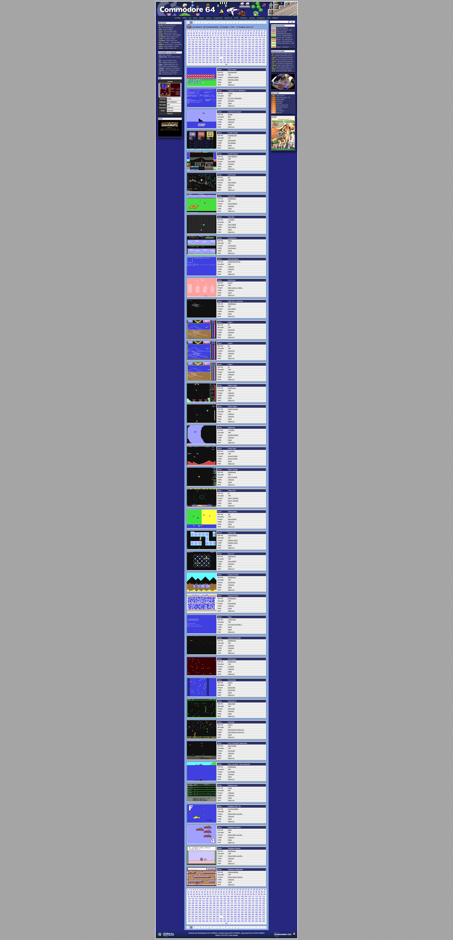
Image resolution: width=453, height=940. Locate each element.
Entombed (279, 103)
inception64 (218, 18)
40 (208, 33)
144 (214, 42)
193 (232, 46)
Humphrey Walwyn (233, 435)
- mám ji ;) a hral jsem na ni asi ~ (282, 59)
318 (207, 60)
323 (224, 60)
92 (192, 37)
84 (248, 35)
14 (216, 31)
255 (217, 53)
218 (242, 49)
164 (207, 44)
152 (242, 42)
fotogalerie (261, 18)
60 (262, 33)
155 (253, 42)
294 (200, 58)
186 (207, 46)
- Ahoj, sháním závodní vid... (169, 58)
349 (239, 62)
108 (242, 37)
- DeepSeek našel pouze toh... (168, 62)
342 (214, 62)
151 (239, 42)
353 (253, 62)
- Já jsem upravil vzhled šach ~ (283, 57)
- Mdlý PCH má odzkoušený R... (169, 66)
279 (224, 55)
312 (263, 58)
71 (213, 35)
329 (246, 60)
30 (260, 31)
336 (193, 62)
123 (217, 40)
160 (193, 44)
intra (268, 18)
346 (228, 62)
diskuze (275, 18)
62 (189, 35)
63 (191, 35)
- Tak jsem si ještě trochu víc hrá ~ (282, 56)
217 (239, 49)
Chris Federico (232, 309)
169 (224, 44)
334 (263, 60)
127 (232, 40)
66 (200, 35)
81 (240, 35)
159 (189, 44)
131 (246, 40)
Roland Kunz (231, 119)
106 (235, 37)
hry (190, 18)
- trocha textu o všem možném (170, 35)
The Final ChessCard (282, 28)
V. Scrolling (231, 220)
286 (249, 55)
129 (239, 40)
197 (246, 46)
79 (235, 35)
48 (229, 33)
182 (193, 46)
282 (235, 55)
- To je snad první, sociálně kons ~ (283, 63)
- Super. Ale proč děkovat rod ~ (283, 65)
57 (254, 33)
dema (195, 18)
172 (235, 44)
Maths (230, 830)
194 (235, 46)
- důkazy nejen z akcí (168, 40)
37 (200, 33)
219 (246, 49)
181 (189, 46)
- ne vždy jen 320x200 (167, 39)
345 (224, 62)
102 (221, 37)
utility (184, 18)
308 (249, 58)
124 (221, 40)
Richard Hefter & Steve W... (235, 877)
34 (191, 33)
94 (197, 37)
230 (207, 51)
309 (253, 58)
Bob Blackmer (232, 140)
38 (202, 33)
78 (232, 35)
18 (227, 31)
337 (196, 62)
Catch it (230, 725)
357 (226, 64)
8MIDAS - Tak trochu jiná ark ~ (285, 39)
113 (260, 37)
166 (214, 44)
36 (197, 33)
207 (203, 49)
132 (249, 40)
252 (207, 53)
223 (260, 49)
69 (208, 35)
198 (249, 46)
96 (203, 37)
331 (253, 60)
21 (235, 31)
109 (246, 37)
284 (242, 55)
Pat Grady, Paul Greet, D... (235, 624)
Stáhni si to (231, 85)
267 (260, 53)
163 (203, 44)
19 (230, 31)
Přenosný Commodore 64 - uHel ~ (285, 44)
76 (227, 35)
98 (208, 37)
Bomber (230, 114)
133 (253, 40)
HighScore (228, 18)
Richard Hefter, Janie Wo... (235, 814)
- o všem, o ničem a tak (167, 48)
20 (232, 31)
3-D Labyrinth (280, 111)
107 (238, 37)
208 (207, 49)
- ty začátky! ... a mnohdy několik (169, 42)
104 (228, 37)
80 (238, 35)
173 (239, 44)
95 (200, 37)
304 (235, 58)
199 (253, 46)
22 (238, 31)
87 (257, 35)
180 (263, 44)
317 (203, 60)
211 (217, 49)
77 (229, 35)
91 (189, 37)
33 (189, 33)
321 (217, 60)
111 (253, 37)
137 (189, 42)
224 (263, 49)
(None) (230, 82)
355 (260, 62)
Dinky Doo (279, 112)
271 (196, 55)
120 (207, 40)
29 (257, 31)
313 (189, 60)
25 (246, 31)
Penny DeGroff (232, 561)
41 (210, 33)
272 (200, 55)
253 (210, 53)
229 (203, 51)
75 (224, 35)
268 (263, 53)
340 (207, 62)
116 (193, 40)
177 (253, 44)
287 (253, 55)
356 (263, 62)
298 (214, 58)
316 (200, 60)
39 (205, 33)
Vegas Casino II (280, 95)
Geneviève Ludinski (233, 77)
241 (246, 51)
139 (196, 42)
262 (242, 53)
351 (246, 62)
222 (256, 49)
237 (232, 51)
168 (221, 44)
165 (210, 44)
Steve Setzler (231, 161)
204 (193, 49)
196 (242, 46)
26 (249, 31)
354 (256, 62)
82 (243, 35)
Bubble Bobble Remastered (283, 34)
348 (235, 62)
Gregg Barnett (232, 603)
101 (217, 37)
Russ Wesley (231, 772)
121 (210, 40)
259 (232, 53)
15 (219, 31)
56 (251, 33)
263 (246, 53)
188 (214, 46)
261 (239, 53)
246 (263, 51)
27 (251, 31)
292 (193, 58)
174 (242, 44)
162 (200, 44)
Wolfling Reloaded (281, 32)
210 (214, 49)
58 (257, 33)
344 (221, 62)
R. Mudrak (231, 666)
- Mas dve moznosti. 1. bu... (168, 74)
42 (213, 33)
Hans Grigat (231, 709)
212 (221, 49)
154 (249, 42)
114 (263, 37)
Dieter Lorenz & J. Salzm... (235, 288)
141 (203, 42)
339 (203, 62)
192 (228, 46)
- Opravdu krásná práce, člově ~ (283, 61)
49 (232, 33)
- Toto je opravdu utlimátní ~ (282, 69)
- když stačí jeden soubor (168, 31)
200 (256, 46)
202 (263, 46)
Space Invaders (232, 746)
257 (224, 53)
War (229, 177)
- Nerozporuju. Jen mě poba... (168, 72)
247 (189, 53)
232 (214, 51)
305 (239, 58)
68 (205, 35)
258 (228, 53)
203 (189, 49)
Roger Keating (232, 182)
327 (239, 60)
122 (214, 40)
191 (224, 46)
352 (249, 62)
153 (246, 42)
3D (229, 325)
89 (262, 35)
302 (228, 58)
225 (189, 51)
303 (232, 58)
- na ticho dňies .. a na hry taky (170, 44)
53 (243, 33)
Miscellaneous (232, 199)
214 (228, 49)
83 (246, 35)
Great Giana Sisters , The (283, 97)
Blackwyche (279, 101)
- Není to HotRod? (165, 55)
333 (260, 60)
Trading (230, 93)
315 (196, 60)
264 (249, 53)
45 (221, 33)
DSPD (236, 18)
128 (235, 40)
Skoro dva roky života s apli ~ (284, 30)
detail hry (170, 114)
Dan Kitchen (231, 751)
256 (221, 53)
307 (246, 58)
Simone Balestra (232, 204)
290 (263, 55)
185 (203, 46)
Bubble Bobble (280, 99)
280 (228, 55)
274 (207, 55)
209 (210, 49)
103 (224, 37)
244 (256, 51)
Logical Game (232, 619)
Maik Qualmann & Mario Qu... (236, 730)
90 (264, 35)
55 (248, 33)
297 (210, 58)
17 (224, 31)
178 (256, 44)
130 (242, 40)
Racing (230, 788)
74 (221, 35)
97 (206, 37)
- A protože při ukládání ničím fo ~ (283, 54)
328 (242, 60)
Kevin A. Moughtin (233, 498)
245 (260, 51)
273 (203, 55)
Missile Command (233, 409)
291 (189, 58)
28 (254, 31)
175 (246, 44)
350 (242, 62)
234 (221, 51)
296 (207, 58)
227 (196, 51)
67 (202, 35)
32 (265, 31)
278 (221, 55)
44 (219, 33)
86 (254, 35)
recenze (209, 18)
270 (193, 55)
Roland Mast (231, 687)
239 (239, 51)
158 (263, 42)
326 (235, 60)
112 (256, 37)
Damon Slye (231, 330)
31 (262, 31)
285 (246, 55)
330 (249, 60)
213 (224, 49)
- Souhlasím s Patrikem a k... (170, 68)
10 (205, 31)
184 (200, 46)
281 (232, 55)
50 (235, 33)
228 (200, 51)
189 (217, 46)
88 (259, 35)
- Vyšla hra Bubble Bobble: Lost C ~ (283, 67)
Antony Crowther (232, 456)
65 (197, 35)
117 (196, 40)
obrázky (252, 18)
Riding (230, 241)
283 (239, 55)
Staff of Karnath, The (282, 105)
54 (246, 33)
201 (260, 46)
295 (203, 58)
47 (227, 33)
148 (228, 42)
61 (264, 33)
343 (217, 62)
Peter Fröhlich (232, 225)
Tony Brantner (232, 246)
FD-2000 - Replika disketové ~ (284, 35)
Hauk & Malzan (232, 519)
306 (242, 58)
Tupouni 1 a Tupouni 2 (282, 47)
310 (256, 58)
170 (228, 44)
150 (235, 42)
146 (221, 42)
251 (203, 53)
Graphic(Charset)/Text (234, 262)
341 (210, 62)
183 (196, 46)
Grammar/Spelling (233, 809)
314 (193, 60)
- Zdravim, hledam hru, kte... (168, 61)
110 (249, 37)
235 (224, 51)
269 (189, 55)
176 (249, 44)
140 (200, 42)
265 (253, 53)
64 (194, 35)
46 (224, 33)
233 (217, 51)
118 (200, 40)
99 (211, 37)
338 (200, 62)
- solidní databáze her (166, 27)
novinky (177, 18)
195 (239, 46)
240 (242, 51)
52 (240, 33)
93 (195, 37)
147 (224, 42)
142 (207, 42)
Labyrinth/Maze (232, 535)
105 (231, 37)
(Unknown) (231, 101)
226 (193, 51)
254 (214, 53)
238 (235, 51)
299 (217, 58)
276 (214, 55)
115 (189, 40)
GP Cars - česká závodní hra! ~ (285, 41)
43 (216, 33)
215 (232, 49)
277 (217, 55)
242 (249, 51)
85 (251, 35)
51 (238, 33)
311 (260, 58)
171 (232, 44)
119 (203, 40)
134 (256, 40)
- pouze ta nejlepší (166, 29)
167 (217, 44)
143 (210, 42)
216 (235, 49)
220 (249, 49)
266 (256, 53)
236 (228, 51)
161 (196, 44)
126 (228, 40)
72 (216, 35)
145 (217, 42)
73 (219, 35)
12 (211, 31)
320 (214, 60)
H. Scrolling (231, 451)
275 (210, 55)
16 (222, 31)
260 (235, 53)
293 (196, 58)
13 (213, 31)
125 (224, 40)
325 (232, 60)
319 (210, 60)
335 (189, 62)
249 (196, 53)
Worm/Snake (231, 704)
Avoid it (230, 283)
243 (253, 51)
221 (253, 49)
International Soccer (282, 107)
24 (243, 31)
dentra (201, 18)
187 (210, 46)
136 (263, 40)
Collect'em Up (232, 556)
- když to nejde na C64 (168, 37)
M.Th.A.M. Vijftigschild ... (235, 98)
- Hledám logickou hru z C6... (169, 64)
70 (210, 35)
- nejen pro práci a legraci (168, 33)
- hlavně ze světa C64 (167, 25)
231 (210, 51)
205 (196, 49)
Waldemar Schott (233, 540)
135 (260, 40)
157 (260, 42)
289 (260, 55)
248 (193, 53)
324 (228, 60)
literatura (243, 18)
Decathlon (279, 109)
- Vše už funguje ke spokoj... (169, 70)
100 (214, 37)
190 (221, 46)
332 (256, 60)
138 (193, 42)
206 (200, 49)
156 (256, 42)
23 (241, 31)
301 (224, 58)
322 (221, 60)
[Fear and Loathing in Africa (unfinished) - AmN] (283, 82)
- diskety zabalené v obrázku (169, 46)
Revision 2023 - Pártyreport (284, 37)
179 (260, 44)
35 (194, 33)
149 (232, 42)
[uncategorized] (232, 72)
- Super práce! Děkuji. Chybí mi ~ (283, 71)
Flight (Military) (232, 156)
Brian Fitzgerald (232, 477)
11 (208, 31)
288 (256, 55)
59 (259, 33)
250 (200, 53)
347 (232, 62)
